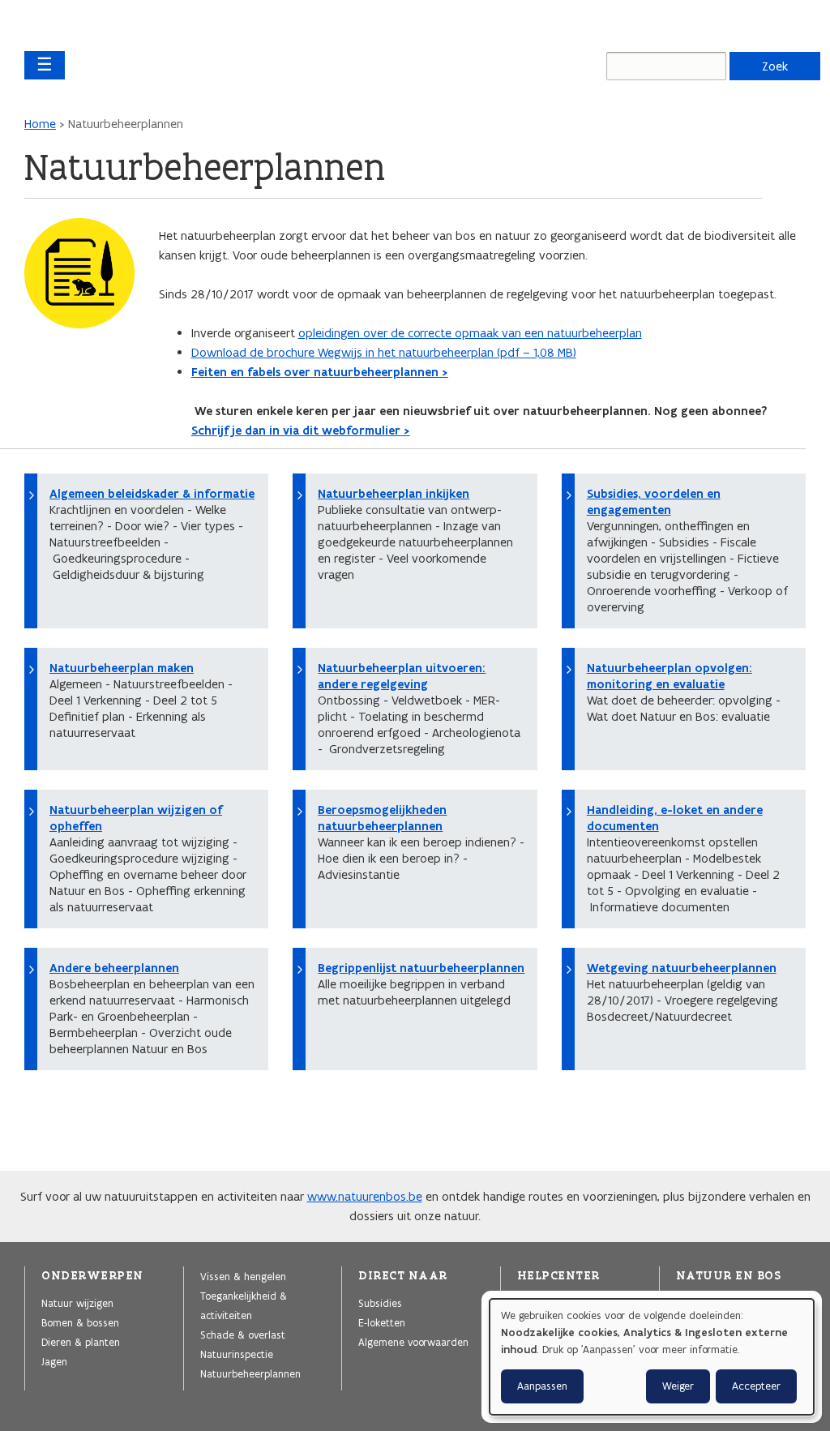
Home (40, 123)
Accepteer (756, 1386)
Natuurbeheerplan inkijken (393, 494)
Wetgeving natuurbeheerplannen (682, 968)
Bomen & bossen (80, 1322)
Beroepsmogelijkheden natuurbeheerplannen (382, 818)
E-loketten (381, 1322)
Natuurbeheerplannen (250, 1373)
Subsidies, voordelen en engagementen (654, 502)
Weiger (678, 1386)
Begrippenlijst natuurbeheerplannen (421, 968)
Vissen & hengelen (243, 1276)
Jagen (54, 1361)
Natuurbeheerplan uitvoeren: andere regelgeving (402, 676)
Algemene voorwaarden (413, 1341)
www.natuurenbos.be (364, 1196)
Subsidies (380, 1302)
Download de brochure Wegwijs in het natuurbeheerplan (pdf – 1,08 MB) (383, 352)
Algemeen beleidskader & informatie (152, 494)
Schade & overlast (242, 1334)
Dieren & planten (80, 1341)
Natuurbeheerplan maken (121, 668)
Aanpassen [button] (542, 1386)
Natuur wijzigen (77, 1302)
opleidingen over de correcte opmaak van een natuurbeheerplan (470, 333)
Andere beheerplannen (114, 968)
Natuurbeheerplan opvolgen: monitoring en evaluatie (669, 676)
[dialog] (652, 1357)
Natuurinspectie (236, 1353)
